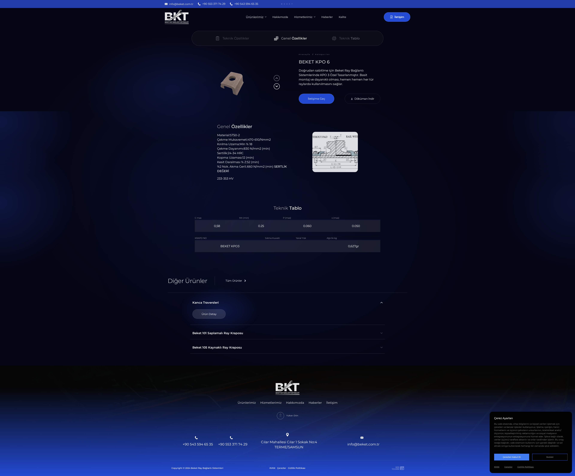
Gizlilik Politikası (296, 468)
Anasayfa (304, 54)
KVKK (272, 468)
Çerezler (281, 468)
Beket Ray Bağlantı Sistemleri (207, 468)
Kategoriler (322, 54)
